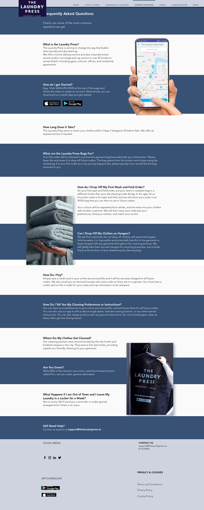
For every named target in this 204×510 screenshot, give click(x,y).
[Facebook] (45, 458)
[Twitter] (60, 458)
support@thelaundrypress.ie (153, 445)
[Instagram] (50, 458)
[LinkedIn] (55, 458)
